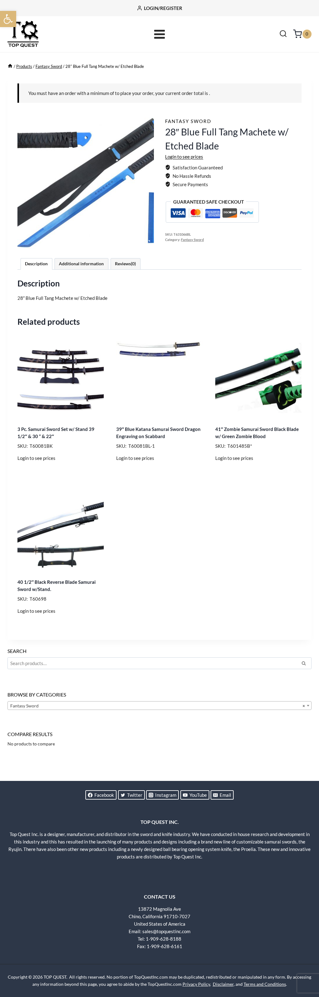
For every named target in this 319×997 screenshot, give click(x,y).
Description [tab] (36, 263)
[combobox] (159, 705)
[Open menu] (160, 34)
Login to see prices (184, 156)
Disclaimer (223, 984)
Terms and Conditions (265, 984)
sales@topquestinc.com (166, 931)
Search (306, 664)
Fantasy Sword (188, 121)
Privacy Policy (196, 984)
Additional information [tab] (81, 263)
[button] (8, 19)
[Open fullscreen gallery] (147, 242)
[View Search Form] (283, 34)
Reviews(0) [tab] (125, 263)
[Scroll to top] (303, 969)
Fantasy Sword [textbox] (157, 705)
